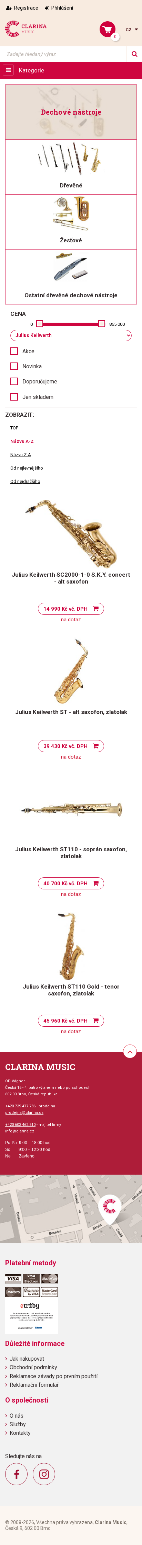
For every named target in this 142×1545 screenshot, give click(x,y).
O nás (16, 1416)
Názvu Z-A (20, 454)
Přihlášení (62, 8)
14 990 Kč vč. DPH (65, 609)
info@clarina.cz (19, 1131)
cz (129, 29)
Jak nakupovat (27, 1359)
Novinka (32, 366)
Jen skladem (37, 397)
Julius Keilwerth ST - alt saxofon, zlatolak (71, 711)
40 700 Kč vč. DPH (65, 883)
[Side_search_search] (134, 54)
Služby (18, 1424)
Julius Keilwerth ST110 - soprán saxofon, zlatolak (71, 853)
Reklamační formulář (34, 1385)
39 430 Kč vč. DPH (65, 746)
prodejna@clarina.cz (24, 1112)
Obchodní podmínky (33, 1367)
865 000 (117, 324)
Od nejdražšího (25, 481)
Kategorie (31, 70)
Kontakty (20, 1433)
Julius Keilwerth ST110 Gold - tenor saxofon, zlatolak (71, 990)
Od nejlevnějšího (26, 468)
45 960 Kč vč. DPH (65, 1021)
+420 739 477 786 (20, 1106)
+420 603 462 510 (20, 1124)
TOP (14, 427)
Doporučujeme (39, 381)
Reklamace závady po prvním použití (54, 1376)
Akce (28, 351)
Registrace (26, 8)
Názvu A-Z (22, 441)
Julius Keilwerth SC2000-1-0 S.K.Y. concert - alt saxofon (71, 578)
